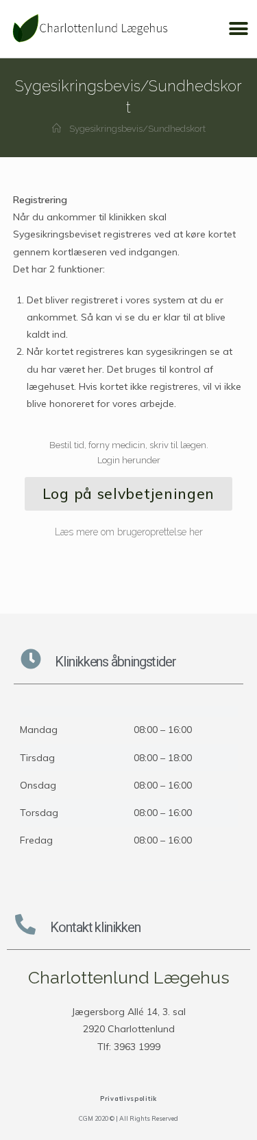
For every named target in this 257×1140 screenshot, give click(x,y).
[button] (238, 29)
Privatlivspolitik (128, 1098)
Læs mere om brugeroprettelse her (129, 531)
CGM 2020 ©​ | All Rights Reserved (128, 1118)
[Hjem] (56, 129)
